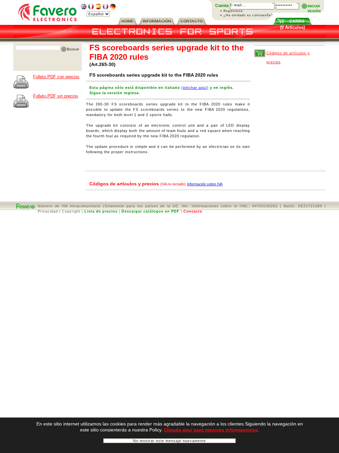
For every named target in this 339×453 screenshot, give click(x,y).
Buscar (73, 49)
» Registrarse (231, 11)
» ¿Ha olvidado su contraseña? (246, 15)
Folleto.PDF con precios (56, 76)
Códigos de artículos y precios (288, 54)
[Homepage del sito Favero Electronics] (47, 23)
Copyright (71, 211)
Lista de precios (101, 211)
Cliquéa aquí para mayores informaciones (211, 429)
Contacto (192, 211)
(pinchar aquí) (195, 88)
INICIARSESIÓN (314, 6)
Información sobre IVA (204, 184)
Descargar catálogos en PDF (150, 211)
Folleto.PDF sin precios (55, 96)
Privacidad (48, 211)
